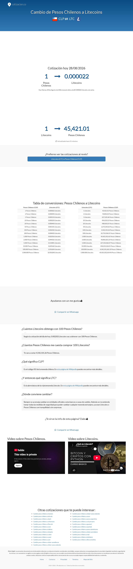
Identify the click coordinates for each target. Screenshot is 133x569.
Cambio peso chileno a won (42, 527)
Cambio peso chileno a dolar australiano (85, 532)
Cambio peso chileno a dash (42, 519)
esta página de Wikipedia (67, 369)
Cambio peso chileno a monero (43, 514)
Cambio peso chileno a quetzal (82, 527)
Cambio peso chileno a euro (81, 516)
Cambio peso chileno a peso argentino (84, 519)
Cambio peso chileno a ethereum (43, 521)
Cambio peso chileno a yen (41, 540)
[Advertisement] (66, 47)
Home (42, 559)
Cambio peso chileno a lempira (43, 532)
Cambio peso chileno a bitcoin (42, 516)
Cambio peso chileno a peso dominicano (85, 529)
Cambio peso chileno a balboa (42, 529)
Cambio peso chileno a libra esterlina (84, 540)
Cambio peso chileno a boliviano (82, 537)
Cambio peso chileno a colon (42, 534)
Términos (75, 559)
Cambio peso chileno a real (80, 534)
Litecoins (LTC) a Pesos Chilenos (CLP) (66, 159)
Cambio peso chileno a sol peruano (83, 521)
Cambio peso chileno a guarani (82, 524)
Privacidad (63, 559)
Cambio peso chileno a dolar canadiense (46, 542)
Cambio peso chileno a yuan (42, 537)
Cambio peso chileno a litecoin (43, 524)
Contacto (52, 559)
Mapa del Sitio (88, 559)
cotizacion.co (18, 4)
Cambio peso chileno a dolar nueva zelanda (47, 545)
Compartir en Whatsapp (67, 312)
